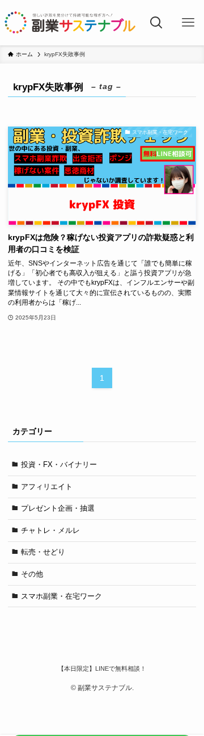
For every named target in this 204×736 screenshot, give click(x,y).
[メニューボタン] (188, 22)
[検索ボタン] (157, 22)
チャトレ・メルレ (50, 530)
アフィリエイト (47, 486)
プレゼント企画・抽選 (58, 508)
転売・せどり (43, 552)
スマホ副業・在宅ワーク (61, 596)
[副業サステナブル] (70, 22)
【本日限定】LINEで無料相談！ (102, 668)
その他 (32, 574)
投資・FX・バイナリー (59, 464)
